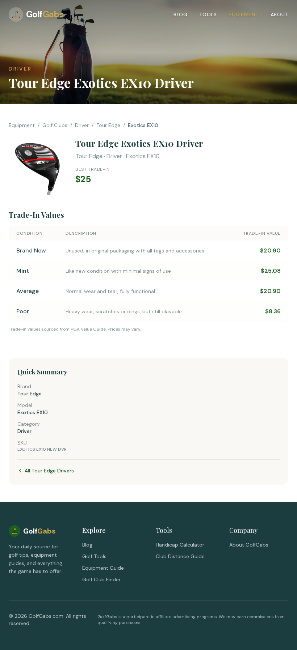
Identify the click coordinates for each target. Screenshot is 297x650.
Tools (208, 14)
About (280, 14)
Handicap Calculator (180, 544)
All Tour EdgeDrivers (49, 470)
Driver (82, 125)
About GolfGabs (248, 544)
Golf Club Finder (101, 579)
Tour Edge (108, 125)
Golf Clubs (54, 125)
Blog (180, 14)
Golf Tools (94, 556)
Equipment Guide (103, 568)
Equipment (244, 14)
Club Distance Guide (180, 556)
